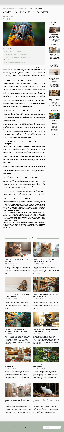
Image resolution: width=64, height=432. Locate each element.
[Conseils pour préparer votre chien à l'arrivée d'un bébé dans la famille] (18, 390)
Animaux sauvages (22, 427)
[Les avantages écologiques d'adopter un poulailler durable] (46, 354)
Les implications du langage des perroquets (15, 62)
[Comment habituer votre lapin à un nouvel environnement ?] (18, 354)
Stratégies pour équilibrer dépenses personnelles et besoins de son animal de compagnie (54, 124)
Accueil (4, 8)
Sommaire (8, 49)
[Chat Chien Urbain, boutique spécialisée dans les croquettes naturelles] (54, 72)
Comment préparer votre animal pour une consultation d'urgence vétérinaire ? (54, 57)
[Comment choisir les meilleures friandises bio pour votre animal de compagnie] (54, 93)
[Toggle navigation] (4, 2)
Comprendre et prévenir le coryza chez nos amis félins (54, 36)
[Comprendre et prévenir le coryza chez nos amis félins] (54, 30)
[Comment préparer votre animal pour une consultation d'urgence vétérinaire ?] (54, 50)
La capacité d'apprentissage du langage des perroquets (18, 57)
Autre (29, 427)
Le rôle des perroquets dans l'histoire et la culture (16, 54)
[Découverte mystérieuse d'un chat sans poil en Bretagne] (46, 390)
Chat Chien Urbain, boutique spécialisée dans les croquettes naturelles (54, 79)
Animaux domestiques (12, 8)
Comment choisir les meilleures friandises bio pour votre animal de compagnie (54, 100)
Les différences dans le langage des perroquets (16, 60)
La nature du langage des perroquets (14, 51)
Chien (15, 427)
